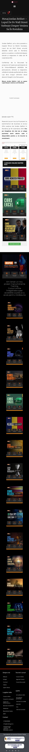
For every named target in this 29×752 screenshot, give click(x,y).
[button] (14, 6)
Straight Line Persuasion (15, 77)
